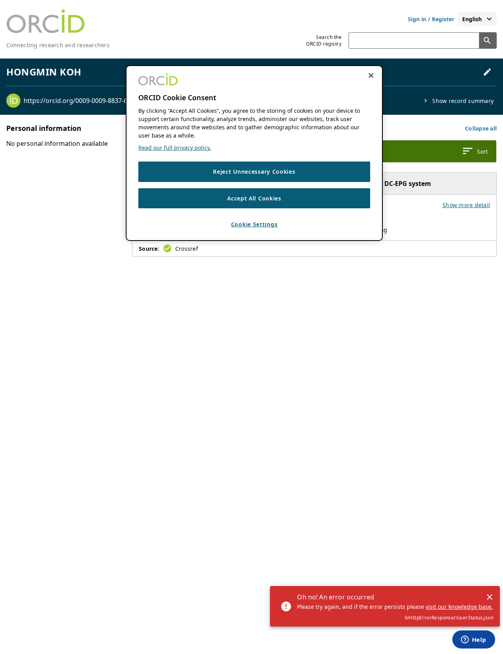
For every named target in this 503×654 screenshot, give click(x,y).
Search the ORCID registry (323, 40)
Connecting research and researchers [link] (58, 45)
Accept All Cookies (254, 198)
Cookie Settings (254, 224)
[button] (481, 128)
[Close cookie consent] (371, 75)
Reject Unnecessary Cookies (254, 172)
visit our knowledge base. (459, 606)
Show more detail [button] (466, 205)
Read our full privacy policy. (174, 148)
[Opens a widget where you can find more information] (473, 640)
